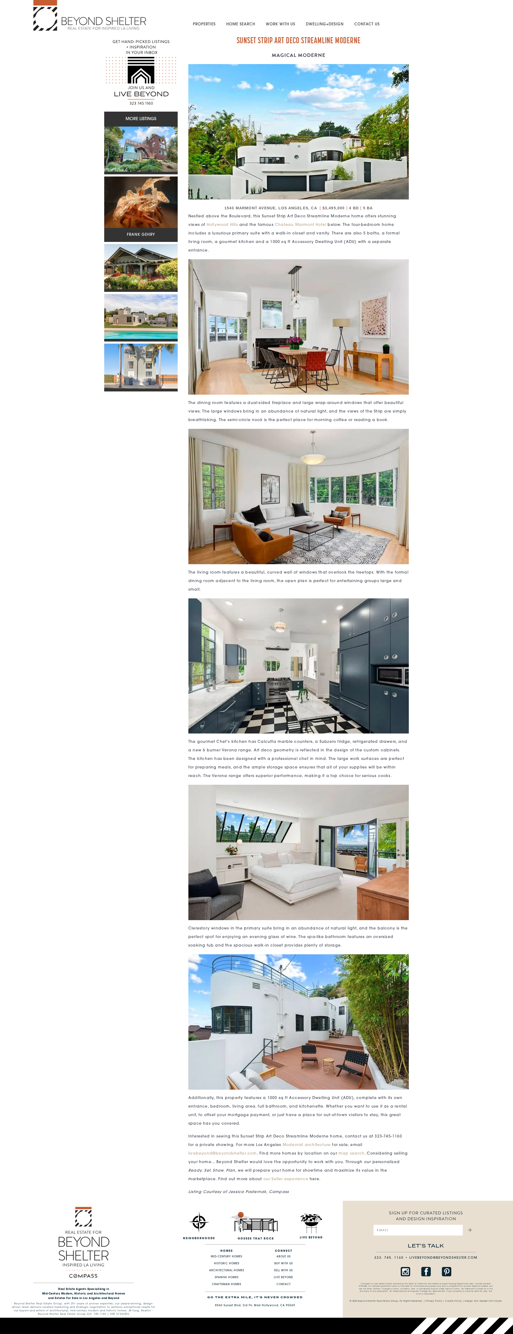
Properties (204, 24)
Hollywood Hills (222, 225)
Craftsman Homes (226, 1284)
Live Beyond (283, 1277)
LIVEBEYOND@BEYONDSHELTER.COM (443, 1258)
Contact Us (367, 24)
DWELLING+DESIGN (325, 24)
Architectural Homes (226, 1270)
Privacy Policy (434, 1301)
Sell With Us (283, 1270)
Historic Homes (226, 1263)
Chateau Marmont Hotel (300, 225)
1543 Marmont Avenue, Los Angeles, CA (271, 208)
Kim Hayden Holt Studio (488, 1301)
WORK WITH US (280, 24)
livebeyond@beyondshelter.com (222, 1154)
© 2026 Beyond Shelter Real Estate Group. (374, 1301)
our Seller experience (285, 1179)
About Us (284, 1256)
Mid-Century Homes (226, 1256)
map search (351, 1154)
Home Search (240, 24)
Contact (284, 1284)
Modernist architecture (307, 1145)
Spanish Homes (227, 1277)
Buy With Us (283, 1263)
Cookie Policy (453, 1301)
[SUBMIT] (469, 1230)
